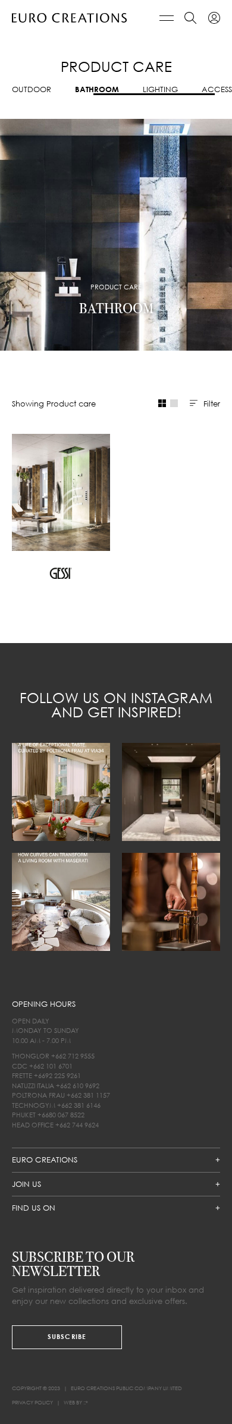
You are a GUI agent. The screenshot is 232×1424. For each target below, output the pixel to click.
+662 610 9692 (77, 1085)
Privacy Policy (32, 1402)
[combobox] (205, 403)
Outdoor (31, 89)
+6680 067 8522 (60, 1115)
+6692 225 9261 (57, 1075)
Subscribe (67, 1336)
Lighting (160, 89)
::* (85, 1402)
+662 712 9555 (73, 1056)
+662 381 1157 (88, 1095)
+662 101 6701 (51, 1065)
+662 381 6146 (79, 1104)
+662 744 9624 (77, 1124)
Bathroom (97, 89)
